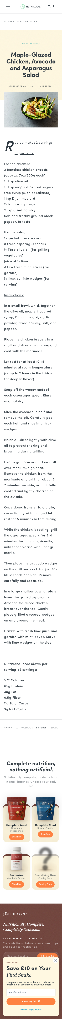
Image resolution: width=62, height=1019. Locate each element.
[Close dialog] (55, 960)
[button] (8, 6)
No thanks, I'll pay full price (30, 1009)
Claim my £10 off (31, 1001)
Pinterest (42, 728)
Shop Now (17, 837)
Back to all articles (22, 22)
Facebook (27, 728)
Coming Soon (45, 884)
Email (54, 728)
